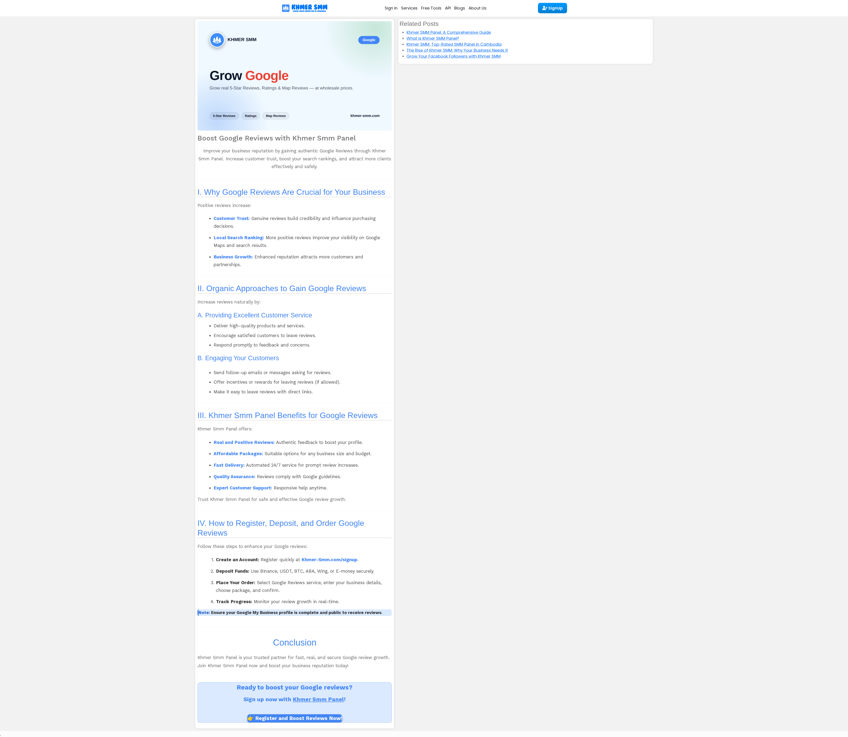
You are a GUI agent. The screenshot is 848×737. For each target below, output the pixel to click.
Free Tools (431, 8)
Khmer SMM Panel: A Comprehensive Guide (449, 32)
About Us (477, 8)
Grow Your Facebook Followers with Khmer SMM (454, 56)
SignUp (555, 8)
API (448, 8)
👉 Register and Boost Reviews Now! (294, 718)
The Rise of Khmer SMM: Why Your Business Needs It (457, 50)
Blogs (459, 8)
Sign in (391, 8)
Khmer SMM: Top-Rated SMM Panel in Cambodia (454, 44)
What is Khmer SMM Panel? (433, 38)
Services (409, 8)
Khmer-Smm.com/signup (329, 559)
